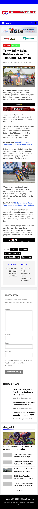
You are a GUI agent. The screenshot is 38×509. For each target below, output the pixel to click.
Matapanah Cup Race (12, 253)
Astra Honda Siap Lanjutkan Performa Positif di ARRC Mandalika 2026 (23, 464)
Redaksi (16, 502)
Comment (9, 309)
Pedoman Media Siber (27, 502)
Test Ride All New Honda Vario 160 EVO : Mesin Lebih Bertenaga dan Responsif (24, 471)
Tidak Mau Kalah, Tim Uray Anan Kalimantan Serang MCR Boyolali (23, 392)
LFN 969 (14, 249)
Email (8, 343)
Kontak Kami (8, 502)
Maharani (23, 249)
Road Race (15, 45)
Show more (19, 490)
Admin (7, 62)
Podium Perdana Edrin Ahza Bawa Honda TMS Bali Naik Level (23, 485)
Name (8, 334)
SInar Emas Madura (12, 257)
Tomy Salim (26, 257)
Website (8, 352)
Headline (7, 45)
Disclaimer (19, 505)
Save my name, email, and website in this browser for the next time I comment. (18, 363)
